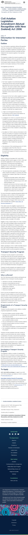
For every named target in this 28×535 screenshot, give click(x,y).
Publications (14, 455)
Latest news (14, 450)
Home (2, 7)
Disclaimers (14, 522)
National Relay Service (13, 469)
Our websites (14, 452)
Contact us (14, 445)
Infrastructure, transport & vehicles (13, 7)
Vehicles (14, 474)
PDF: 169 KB (15, 115)
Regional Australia (14, 471)
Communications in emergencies (14, 464)
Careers (14, 443)
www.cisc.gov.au (18, 384)
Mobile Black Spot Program (14, 466)
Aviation (4, 8)
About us (14, 440)
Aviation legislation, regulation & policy (17, 8)
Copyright (14, 520)
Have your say (14, 480)
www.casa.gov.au (6, 375)
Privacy (14, 525)
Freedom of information (14, 447)
